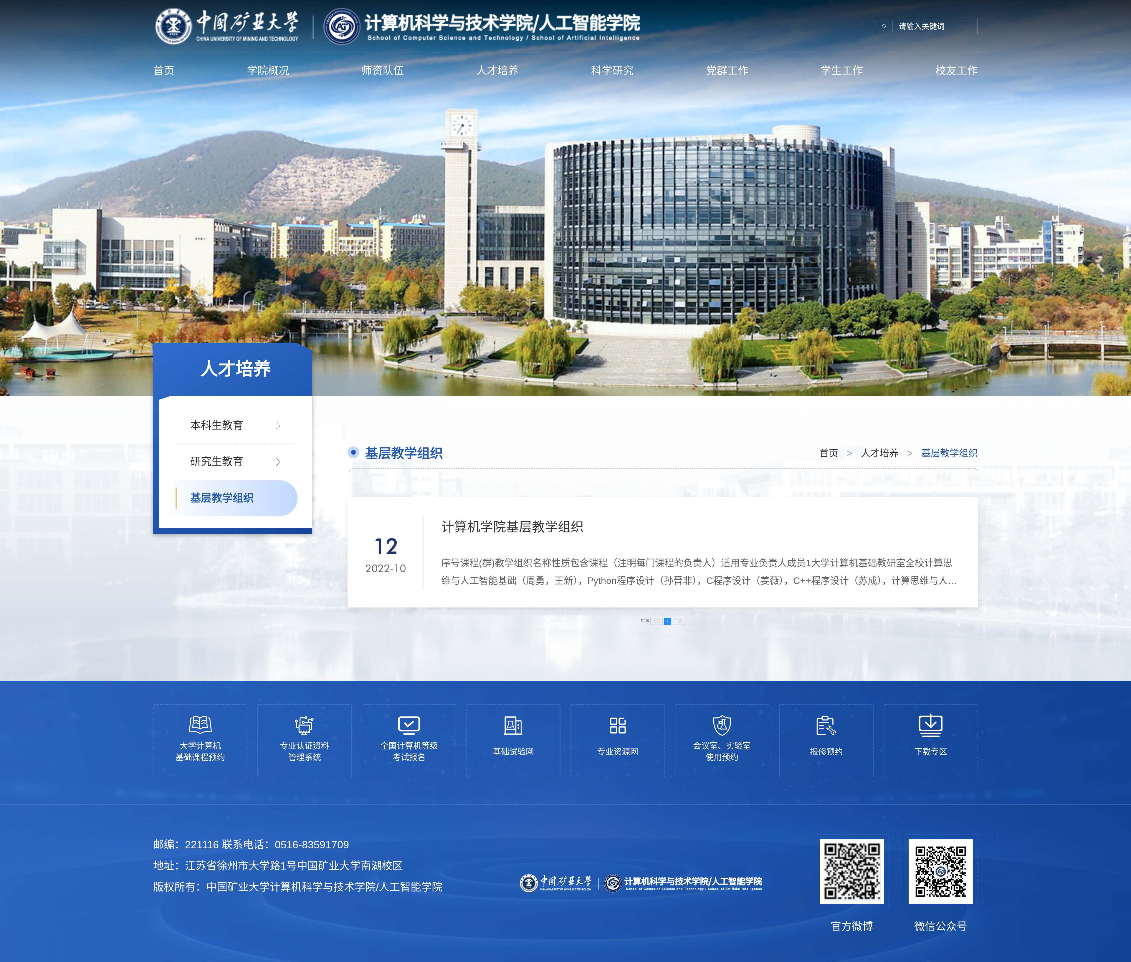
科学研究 (612, 71)
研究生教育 (216, 462)
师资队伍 (382, 71)
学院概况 (268, 71)
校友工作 (956, 71)
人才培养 (497, 71)
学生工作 (842, 71)
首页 (163, 71)
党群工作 (727, 71)
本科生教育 (216, 425)
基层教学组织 (222, 498)
